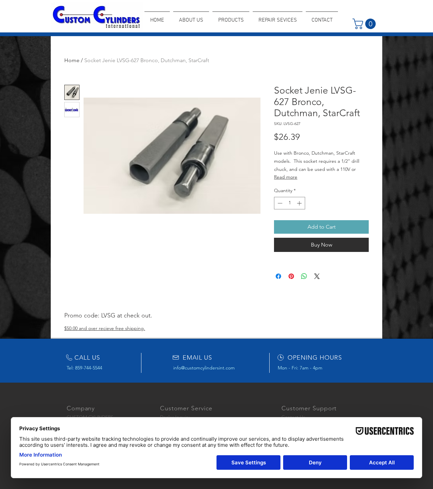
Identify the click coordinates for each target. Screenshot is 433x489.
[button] (365, 24)
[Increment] (300, 203)
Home (71, 60)
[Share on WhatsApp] (304, 276)
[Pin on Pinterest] (291, 276)
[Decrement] (279, 203)
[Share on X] (317, 276)
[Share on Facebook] (278, 276)
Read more (285, 177)
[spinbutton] (289, 203)
